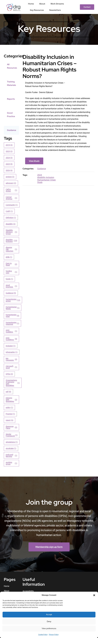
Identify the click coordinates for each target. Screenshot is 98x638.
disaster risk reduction (11, 249)
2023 (9, 151)
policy (9, 407)
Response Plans (11, 427)
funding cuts (11, 272)
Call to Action (11, 190)
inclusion (11, 346)
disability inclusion (11, 240)
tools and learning (11, 455)
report (9, 420)
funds (9, 279)
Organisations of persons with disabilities (13, 383)
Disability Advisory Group (11, 232)
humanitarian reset (12, 315)
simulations (12, 442)
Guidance (11, 293)
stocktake (11, 448)
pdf (8, 392)
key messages (11, 359)
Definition (11, 218)
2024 (9, 158)
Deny (49, 621)
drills (9, 257)
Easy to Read (11, 264)
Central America (11, 198)
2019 (9, 145)
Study (39, 182)
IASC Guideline (11, 331)
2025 (9, 164)
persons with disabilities (11, 399)
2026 (9, 170)
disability (11, 224)
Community (12, 205)
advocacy (11, 183)
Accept (49, 614)
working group (11, 463)
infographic (12, 352)
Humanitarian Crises (46, 180)
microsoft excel (11, 367)
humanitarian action (13, 300)
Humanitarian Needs (13, 308)
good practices (11, 286)
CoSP (9, 211)
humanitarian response (12, 323)
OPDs (9, 374)
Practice (10, 414)
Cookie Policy (43, 634)
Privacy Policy (54, 634)
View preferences (49, 628)
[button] (94, 595)
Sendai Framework (12, 435)
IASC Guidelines (11, 339)
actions (10, 177)
